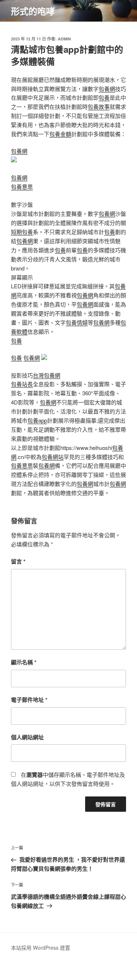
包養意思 (22, 186)
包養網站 (53, 456)
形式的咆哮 (33, 11)
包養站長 (22, 384)
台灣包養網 (46, 375)
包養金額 (60, 134)
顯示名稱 (24, 662)
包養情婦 (77, 322)
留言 (18, 561)
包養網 (107, 88)
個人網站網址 (27, 737)
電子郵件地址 (29, 700)
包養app (37, 420)
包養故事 (99, 106)
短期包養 (22, 232)
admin (64, 38)
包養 (104, 97)
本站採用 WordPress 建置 (40, 947)
